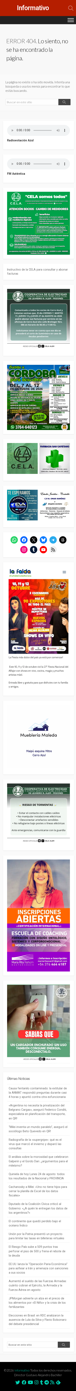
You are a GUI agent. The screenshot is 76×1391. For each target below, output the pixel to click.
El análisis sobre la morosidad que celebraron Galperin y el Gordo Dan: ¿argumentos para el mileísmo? (38, 1161)
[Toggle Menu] (70, 20)
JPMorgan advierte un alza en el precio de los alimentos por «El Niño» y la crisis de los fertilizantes (37, 1303)
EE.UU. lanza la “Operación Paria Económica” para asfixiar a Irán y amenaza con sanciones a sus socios (38, 1268)
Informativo (22, 1370)
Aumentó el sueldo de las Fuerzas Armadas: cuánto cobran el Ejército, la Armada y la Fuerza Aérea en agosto (38, 1285)
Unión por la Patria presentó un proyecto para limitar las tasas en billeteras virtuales (36, 1236)
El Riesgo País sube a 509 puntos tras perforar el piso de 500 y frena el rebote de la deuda (37, 1251)
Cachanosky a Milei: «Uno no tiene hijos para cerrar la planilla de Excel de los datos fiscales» (38, 1191)
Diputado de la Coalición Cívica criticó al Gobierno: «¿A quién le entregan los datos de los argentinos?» (38, 1208)
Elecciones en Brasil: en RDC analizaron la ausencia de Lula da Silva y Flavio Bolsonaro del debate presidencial (37, 1320)
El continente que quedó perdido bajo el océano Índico (35, 1223)
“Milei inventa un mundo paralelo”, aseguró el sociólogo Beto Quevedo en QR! (38, 1129)
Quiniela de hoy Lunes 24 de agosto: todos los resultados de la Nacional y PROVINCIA (37, 1176)
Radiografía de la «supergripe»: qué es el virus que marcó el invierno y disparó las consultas (35, 1144)
